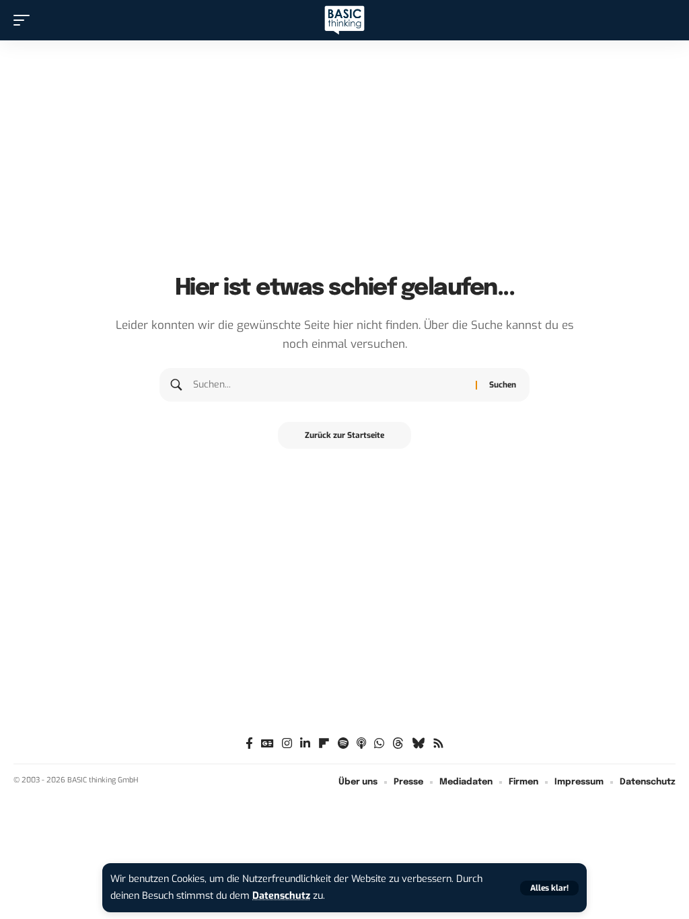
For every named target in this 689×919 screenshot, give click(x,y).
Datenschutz (281, 895)
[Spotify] (343, 743)
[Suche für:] (329, 385)
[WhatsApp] (379, 743)
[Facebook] (249, 743)
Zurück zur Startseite (344, 435)
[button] (549, 888)
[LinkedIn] (305, 743)
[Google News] (267, 743)
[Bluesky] (418, 743)
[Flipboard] (324, 743)
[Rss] (438, 743)
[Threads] (398, 743)
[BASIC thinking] (344, 20)
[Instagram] (287, 743)
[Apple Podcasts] (361, 743)
